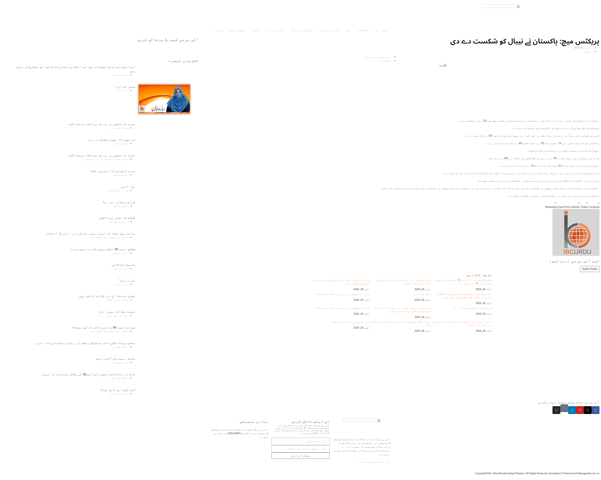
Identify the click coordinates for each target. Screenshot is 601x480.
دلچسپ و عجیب (237, 30)
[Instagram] (556, 410)
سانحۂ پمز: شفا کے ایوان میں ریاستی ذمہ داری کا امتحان (90, 233)
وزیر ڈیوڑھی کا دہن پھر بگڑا (351, 321)
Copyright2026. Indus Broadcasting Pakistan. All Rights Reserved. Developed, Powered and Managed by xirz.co (537, 473)
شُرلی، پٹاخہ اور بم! (119, 202)
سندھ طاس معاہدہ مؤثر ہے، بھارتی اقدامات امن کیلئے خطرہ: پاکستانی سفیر (403, 309)
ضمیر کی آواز (422, 293)
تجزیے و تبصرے (330, 30)
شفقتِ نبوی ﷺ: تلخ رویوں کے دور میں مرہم (103, 249)
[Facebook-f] (595, 410)
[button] (593, 205)
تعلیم (257, 30)
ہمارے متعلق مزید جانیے (374, 461)
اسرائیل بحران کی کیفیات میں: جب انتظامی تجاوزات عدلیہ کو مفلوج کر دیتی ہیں (464, 295)
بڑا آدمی (128, 186)
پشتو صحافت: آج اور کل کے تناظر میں (107, 296)
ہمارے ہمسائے (276, 30)
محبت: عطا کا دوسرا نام (117, 311)
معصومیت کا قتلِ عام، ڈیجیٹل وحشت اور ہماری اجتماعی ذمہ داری (85, 343)
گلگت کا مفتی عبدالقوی (117, 217)
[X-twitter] (588, 410)
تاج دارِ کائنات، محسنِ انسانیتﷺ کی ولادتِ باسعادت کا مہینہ (88, 374)
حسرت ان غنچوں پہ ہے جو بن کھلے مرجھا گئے (342, 293)
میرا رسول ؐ (126, 280)
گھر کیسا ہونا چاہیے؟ (117, 389)
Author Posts (589, 268)
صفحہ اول (381, 30)
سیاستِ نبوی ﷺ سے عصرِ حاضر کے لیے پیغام (103, 327)
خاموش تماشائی (123, 264)
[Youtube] (580, 410)
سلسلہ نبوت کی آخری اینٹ (115, 358)
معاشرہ (218, 30)
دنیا (349, 30)
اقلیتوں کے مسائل (302, 30)
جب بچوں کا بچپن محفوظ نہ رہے (472, 307)
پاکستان (363, 30)
